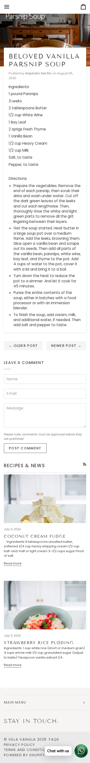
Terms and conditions (27, 749)
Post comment (25, 448)
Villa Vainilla (22, 739)
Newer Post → (66, 345)
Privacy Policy (19, 744)
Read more (13, 563)
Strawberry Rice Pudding (38, 642)
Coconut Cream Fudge (35, 536)
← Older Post (23, 345)
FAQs (54, 739)
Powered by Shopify (24, 755)
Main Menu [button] (15, 702)
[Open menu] (11, 6)
